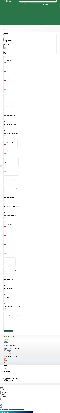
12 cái (4, 45)
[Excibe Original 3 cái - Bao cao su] (8, 95)
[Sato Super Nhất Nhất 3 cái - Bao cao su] (9, 104)
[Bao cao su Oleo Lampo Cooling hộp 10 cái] (10, 213)
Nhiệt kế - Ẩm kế (6, 38)
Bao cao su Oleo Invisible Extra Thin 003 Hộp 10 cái (11, 188)
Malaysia (5, 51)
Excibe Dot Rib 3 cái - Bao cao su (8, 60)
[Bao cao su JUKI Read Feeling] (8, 240)
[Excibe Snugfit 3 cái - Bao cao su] (8, 76)
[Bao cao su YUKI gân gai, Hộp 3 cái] (9, 286)
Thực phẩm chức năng (14, 26)
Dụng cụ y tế (5, 42)
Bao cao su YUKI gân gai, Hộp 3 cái (9, 288)
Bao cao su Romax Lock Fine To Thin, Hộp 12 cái (11, 270)
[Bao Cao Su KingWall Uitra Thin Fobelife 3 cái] (10, 122)
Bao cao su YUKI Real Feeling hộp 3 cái (9, 224)
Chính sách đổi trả (6, 372)
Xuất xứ (5, 48)
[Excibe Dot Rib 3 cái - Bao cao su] (8, 58)
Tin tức (40, 26)
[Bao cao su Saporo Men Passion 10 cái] (9, 113)
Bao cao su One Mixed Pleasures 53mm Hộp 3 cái (11, 133)
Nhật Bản (5, 53)
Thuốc (9, 26)
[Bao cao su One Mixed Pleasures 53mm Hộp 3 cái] (11, 131)
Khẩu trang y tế (2, 389)
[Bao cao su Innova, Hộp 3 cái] (8, 295)
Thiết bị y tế (21, 26)
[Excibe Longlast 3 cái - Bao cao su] (8, 67)
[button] (40, 4)
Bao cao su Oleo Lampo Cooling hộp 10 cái (10, 215)
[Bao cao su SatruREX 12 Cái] (8, 231)
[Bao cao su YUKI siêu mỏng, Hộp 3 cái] (9, 249)
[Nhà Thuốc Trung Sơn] (7, 1)
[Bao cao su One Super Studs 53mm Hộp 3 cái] (10, 140)
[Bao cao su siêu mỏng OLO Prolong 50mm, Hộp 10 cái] (11, 322)
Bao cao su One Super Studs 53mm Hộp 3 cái (10, 142)
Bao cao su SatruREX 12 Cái (8, 233)
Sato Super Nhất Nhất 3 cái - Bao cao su (10, 106)
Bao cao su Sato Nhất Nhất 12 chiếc (9, 197)
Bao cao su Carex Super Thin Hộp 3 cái (9, 151)
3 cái (4, 46)
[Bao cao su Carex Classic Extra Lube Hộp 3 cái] (10, 177)
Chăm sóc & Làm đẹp (4, 26)
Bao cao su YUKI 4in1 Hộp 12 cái (8, 279)
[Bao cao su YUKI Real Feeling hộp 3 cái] (9, 222)
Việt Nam (2, 402)
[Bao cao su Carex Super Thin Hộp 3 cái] (9, 149)
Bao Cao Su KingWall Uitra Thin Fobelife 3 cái (10, 124)
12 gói (5, 47)
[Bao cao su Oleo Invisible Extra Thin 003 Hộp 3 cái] (11, 204)
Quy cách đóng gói (6, 44)
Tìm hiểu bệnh (36, 26)
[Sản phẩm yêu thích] (40, 9)
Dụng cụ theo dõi (6, 41)
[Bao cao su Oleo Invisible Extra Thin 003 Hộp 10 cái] (11, 186)
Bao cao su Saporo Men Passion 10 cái (9, 115)
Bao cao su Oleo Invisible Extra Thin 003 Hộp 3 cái (11, 206)
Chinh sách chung (6, 371)
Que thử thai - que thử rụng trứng (8, 40)
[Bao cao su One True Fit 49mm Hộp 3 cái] (9, 167)
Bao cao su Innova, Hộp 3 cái (8, 297)
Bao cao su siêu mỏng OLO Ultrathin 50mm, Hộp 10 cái (12, 315)
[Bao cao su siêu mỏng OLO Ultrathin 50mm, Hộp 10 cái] (11, 313)
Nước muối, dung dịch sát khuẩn (5, 395)
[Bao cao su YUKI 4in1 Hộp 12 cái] (8, 277)
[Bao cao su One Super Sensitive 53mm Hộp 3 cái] (10, 158)
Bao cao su (5, 39)
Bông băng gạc (6, 36)
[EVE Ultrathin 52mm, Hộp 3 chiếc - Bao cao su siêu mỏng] (11, 304)
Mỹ (4, 52)
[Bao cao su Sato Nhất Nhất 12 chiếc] (9, 195)
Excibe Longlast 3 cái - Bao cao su (9, 69)
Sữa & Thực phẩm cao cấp (28, 26)
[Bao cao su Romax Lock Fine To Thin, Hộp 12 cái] (10, 268)
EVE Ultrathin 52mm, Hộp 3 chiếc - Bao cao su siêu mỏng (12, 306)
